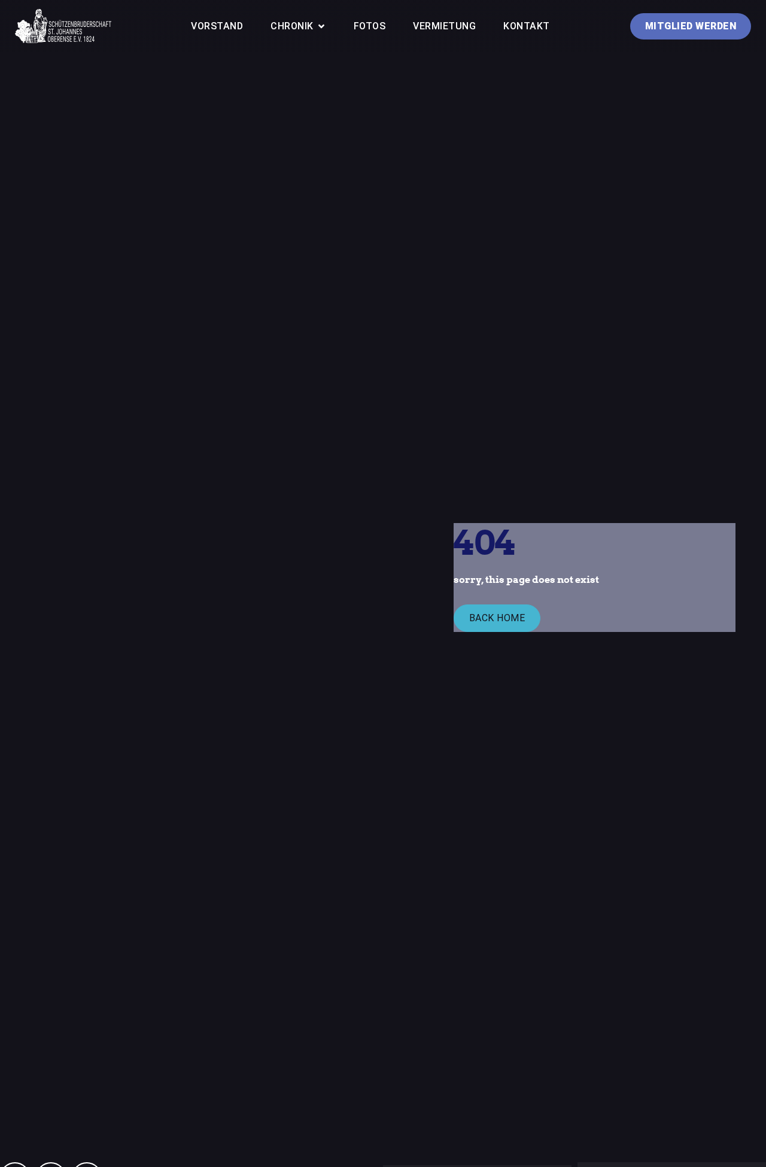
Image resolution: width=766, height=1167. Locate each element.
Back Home (497, 618)
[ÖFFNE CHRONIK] (322, 26)
